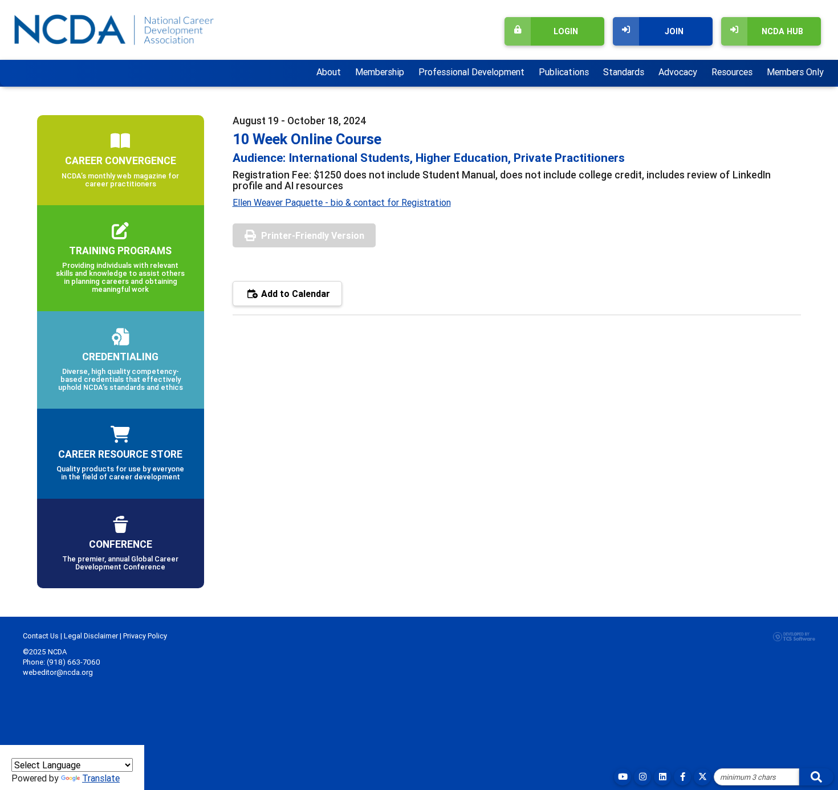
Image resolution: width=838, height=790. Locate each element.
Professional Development (471, 72)
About (328, 72)
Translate (101, 778)
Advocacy (677, 72)
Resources (731, 72)
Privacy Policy (145, 636)
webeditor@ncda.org (58, 672)
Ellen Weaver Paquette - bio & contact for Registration (342, 202)
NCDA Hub (782, 31)
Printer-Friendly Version (312, 235)
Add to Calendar (294, 293)
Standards (623, 72)
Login (566, 31)
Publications (564, 72)
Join (674, 31)
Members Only (795, 72)
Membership (379, 72)
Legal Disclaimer (91, 636)
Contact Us (41, 636)
